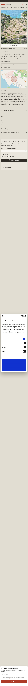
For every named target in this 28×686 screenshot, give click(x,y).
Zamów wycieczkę (15, 160)
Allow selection (14, 365)
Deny (14, 369)
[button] (14, 110)
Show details (21, 357)
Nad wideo (12, 156)
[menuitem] (6, 1)
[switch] (24, 343)
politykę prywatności (6, 678)
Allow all (14, 361)
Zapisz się (14, 681)
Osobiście (5, 156)
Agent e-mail (8, 167)
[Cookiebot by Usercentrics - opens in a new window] (20, 316)
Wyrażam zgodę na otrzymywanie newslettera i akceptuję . (13, 678)
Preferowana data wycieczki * (8, 148)
